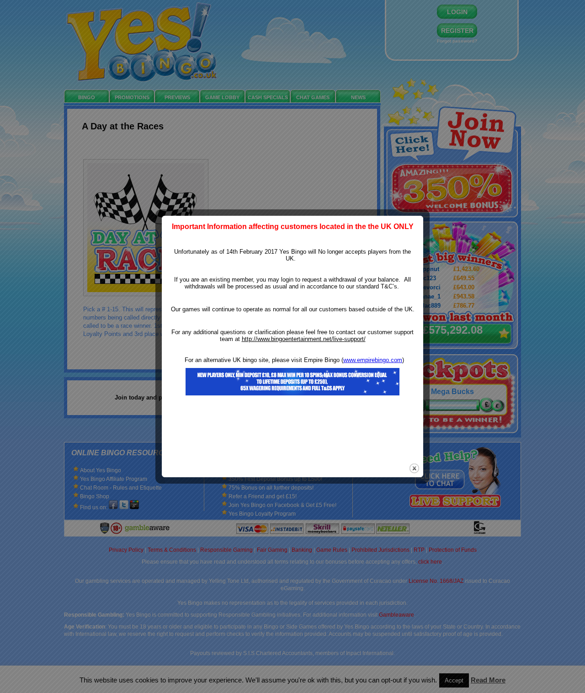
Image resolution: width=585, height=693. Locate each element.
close (414, 468)
